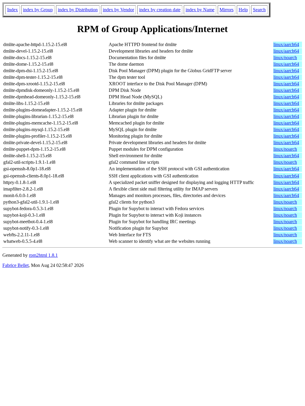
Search (259, 9)
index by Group (38, 9)
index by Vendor (118, 9)
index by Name (200, 9)
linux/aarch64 (286, 44)
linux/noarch (285, 57)
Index (12, 9)
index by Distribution (78, 9)
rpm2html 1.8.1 (43, 255)
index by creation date (159, 9)
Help (243, 9)
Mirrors (227, 9)
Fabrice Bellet (15, 265)
